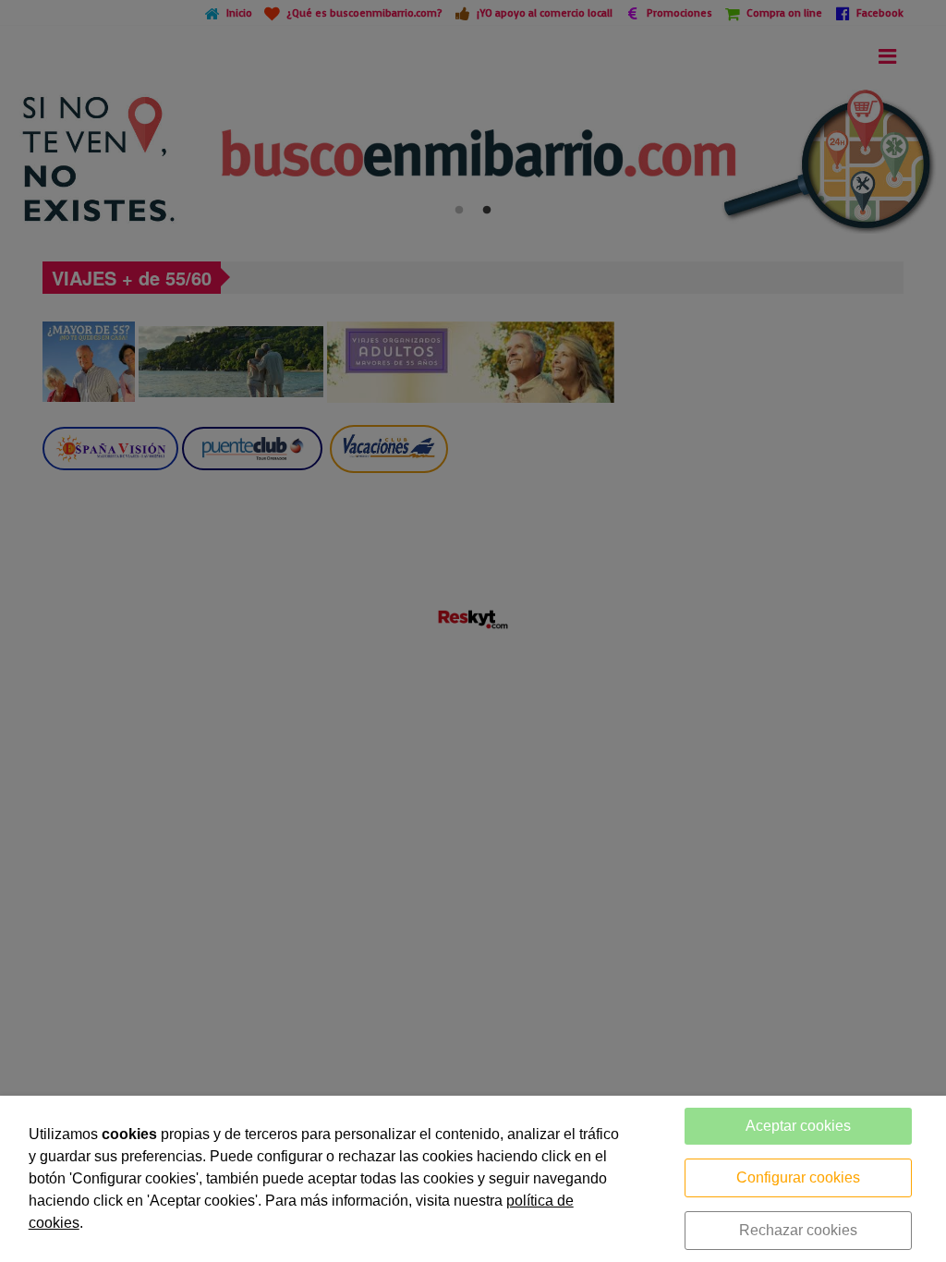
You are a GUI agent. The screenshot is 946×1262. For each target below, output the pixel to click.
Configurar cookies (798, 1177)
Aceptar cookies (798, 1126)
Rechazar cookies (798, 1230)
